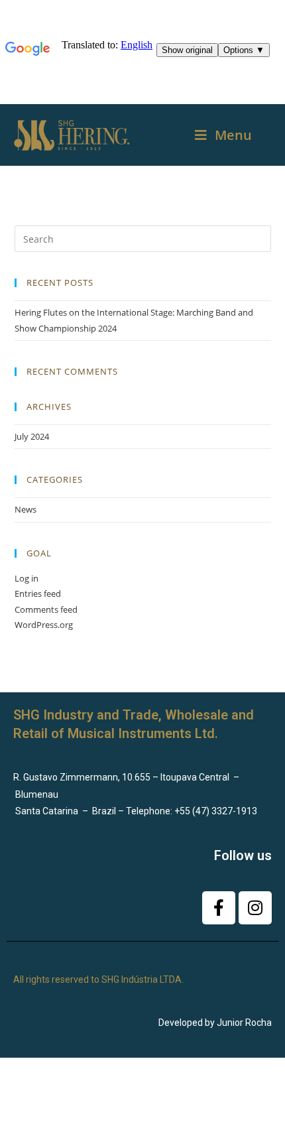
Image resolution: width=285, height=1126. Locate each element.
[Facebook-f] (218, 907)
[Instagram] (255, 907)
